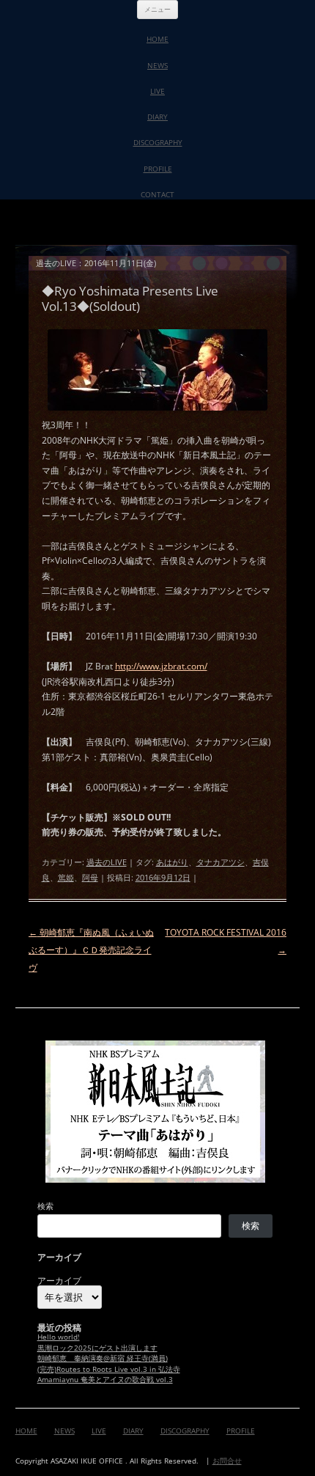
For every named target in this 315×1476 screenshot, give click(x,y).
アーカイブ (59, 1281)
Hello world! (58, 1337)
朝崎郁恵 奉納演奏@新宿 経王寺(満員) (102, 1358)
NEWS (157, 65)
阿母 (90, 877)
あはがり (172, 861)
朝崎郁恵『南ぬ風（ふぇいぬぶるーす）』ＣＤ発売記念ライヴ (91, 950)
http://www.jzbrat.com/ (161, 666)
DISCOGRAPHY (157, 142)
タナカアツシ (220, 861)
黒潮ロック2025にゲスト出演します (97, 1348)
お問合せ (227, 1460)
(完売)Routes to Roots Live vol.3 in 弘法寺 (108, 1369)
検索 (45, 1205)
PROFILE (158, 169)
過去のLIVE (106, 861)
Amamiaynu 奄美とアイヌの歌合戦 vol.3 (105, 1379)
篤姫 (66, 877)
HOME (157, 39)
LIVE (157, 91)
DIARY (157, 116)
